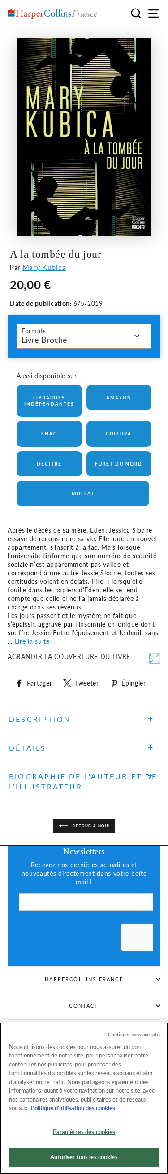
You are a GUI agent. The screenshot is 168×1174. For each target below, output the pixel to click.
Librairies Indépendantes (49, 401)
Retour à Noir (90, 826)
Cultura (119, 433)
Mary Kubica (44, 267)
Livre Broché (44, 340)
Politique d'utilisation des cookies (73, 1107)
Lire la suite (32, 641)
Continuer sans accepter (134, 1034)
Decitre (49, 463)
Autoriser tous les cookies (83, 1157)
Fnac (49, 433)
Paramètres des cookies (84, 1131)
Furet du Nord (118, 463)
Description (40, 719)
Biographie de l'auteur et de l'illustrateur (83, 781)
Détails (27, 748)
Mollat (83, 493)
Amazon (119, 397)
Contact (84, 1005)
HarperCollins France (84, 979)
